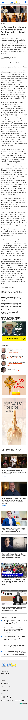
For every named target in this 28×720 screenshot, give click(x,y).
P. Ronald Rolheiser (12, 352)
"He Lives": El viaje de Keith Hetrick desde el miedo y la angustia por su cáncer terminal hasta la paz (11, 318)
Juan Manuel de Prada (13, 371)
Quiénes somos (4, 690)
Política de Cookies (5, 683)
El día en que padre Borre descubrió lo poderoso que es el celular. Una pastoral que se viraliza (14, 608)
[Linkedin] (16, 63)
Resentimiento (11, 369)
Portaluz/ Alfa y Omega (9, 57)
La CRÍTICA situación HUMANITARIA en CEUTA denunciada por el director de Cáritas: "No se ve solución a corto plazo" (14, 582)
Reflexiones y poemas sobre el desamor (15, 349)
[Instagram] (11, 697)
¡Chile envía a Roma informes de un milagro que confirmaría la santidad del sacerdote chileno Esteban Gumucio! (15, 653)
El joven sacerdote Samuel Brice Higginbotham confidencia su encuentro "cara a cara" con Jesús (15, 645)
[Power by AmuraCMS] (23, 703)
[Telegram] (19, 63)
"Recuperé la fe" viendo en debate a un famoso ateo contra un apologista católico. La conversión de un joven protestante (12, 311)
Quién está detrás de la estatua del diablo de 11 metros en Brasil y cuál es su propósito (11, 299)
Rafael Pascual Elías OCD (14, 358)
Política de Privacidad (6, 687)
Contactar (3, 680)
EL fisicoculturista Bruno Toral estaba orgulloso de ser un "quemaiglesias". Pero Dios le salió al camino (15, 638)
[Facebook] (13, 63)
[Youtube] (7, 697)
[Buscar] (26, 2)
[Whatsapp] (7, 63)
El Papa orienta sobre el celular (16, 362)
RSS (2, 693)
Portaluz (4, 476)
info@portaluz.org (5, 673)
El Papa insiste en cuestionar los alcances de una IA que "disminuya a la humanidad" (14, 472)
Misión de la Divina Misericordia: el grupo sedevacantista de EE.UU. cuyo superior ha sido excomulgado (11, 293)
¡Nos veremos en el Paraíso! (15, 356)
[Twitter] (10, 63)
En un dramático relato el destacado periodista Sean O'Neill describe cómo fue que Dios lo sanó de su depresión (11, 305)
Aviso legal (3, 676)
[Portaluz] (15, 2)
